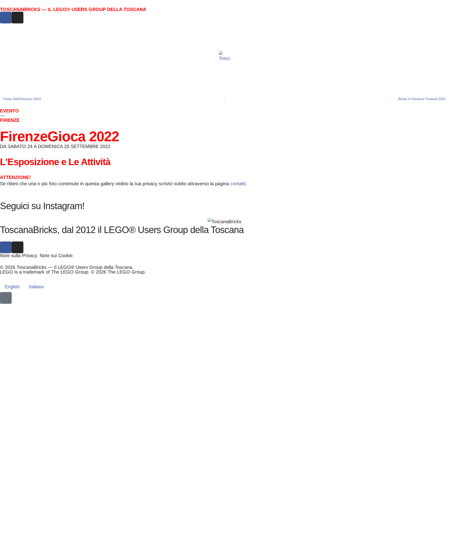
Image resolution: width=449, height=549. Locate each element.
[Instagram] (17, 17)
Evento (9, 110)
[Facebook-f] (6, 17)
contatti (238, 183)
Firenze (10, 120)
